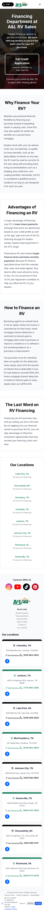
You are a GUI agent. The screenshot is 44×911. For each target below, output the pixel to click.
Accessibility (34, 895)
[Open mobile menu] (40, 4)
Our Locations (22, 628)
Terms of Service (22, 895)
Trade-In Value (22, 622)
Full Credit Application (22, 64)
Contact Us (22, 625)
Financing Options (22, 616)
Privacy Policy (10, 895)
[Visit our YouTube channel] (17, 586)
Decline (30, 903)
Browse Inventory (22, 613)
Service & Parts (22, 619)
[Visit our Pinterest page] (35, 586)
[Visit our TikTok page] (26, 586)
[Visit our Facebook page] (7, 661)
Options (22, 903)
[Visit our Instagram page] (8, 586)
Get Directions (14, 655)
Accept (38, 903)
